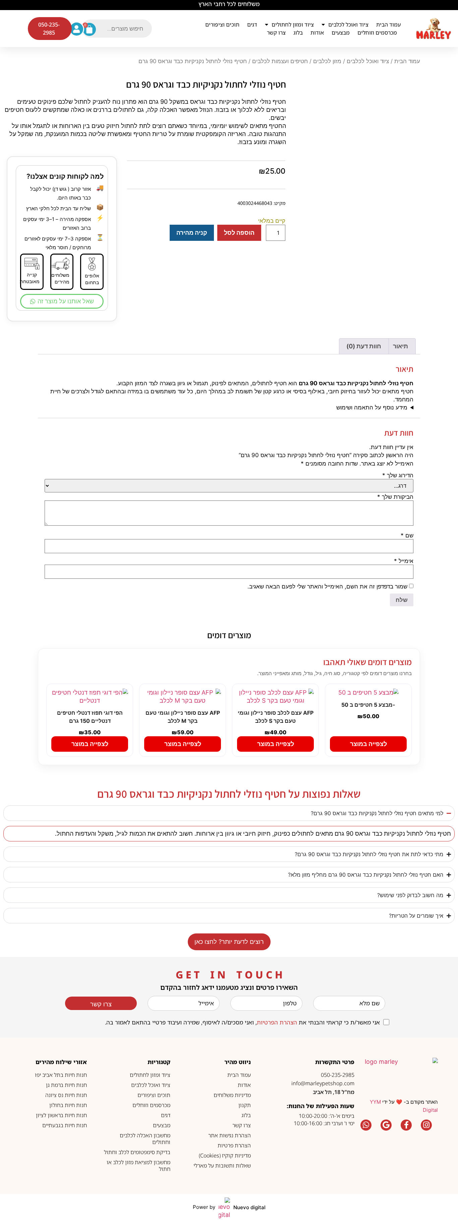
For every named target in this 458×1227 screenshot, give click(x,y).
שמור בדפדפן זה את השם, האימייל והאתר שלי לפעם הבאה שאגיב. (327, 586)
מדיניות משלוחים (232, 1095)
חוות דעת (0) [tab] (363, 346)
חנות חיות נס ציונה (66, 1095)
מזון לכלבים (327, 61)
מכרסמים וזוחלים (377, 32)
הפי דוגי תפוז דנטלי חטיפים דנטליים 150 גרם (90, 716)
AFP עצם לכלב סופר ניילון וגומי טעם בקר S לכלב (275, 716)
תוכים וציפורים (222, 24)
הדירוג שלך (397, 475)
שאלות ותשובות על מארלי (222, 1165)
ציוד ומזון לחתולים (293, 24)
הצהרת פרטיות (234, 1145)
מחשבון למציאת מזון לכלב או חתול (138, 1165)
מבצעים (341, 32)
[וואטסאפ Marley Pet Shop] (366, 1125)
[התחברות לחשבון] (76, 29)
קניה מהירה (191, 232)
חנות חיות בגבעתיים (64, 1125)
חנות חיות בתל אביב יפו (61, 1075)
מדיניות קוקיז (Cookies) (225, 1155)
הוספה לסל (239, 232)
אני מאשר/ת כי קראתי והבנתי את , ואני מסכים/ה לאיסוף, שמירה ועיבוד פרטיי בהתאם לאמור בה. (242, 1022)
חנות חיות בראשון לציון (61, 1115)
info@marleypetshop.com (322, 1083)
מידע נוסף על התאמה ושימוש (371, 407)
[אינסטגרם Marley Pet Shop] (426, 1125)
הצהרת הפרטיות (277, 1022)
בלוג (298, 32)
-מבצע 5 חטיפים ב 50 (368, 704)
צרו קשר (276, 32)
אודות (317, 32)
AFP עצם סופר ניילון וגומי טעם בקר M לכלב (183, 716)
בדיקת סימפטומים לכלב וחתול (137, 1152)
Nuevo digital (249, 1207)
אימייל (403, 561)
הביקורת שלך (395, 497)
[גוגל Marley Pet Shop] (386, 1125)
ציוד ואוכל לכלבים (348, 24)
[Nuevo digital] (224, 1208)
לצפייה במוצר (368, 743)
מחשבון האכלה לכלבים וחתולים (145, 1139)
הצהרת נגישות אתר (229, 1135)
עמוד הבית (388, 24)
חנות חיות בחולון (68, 1105)
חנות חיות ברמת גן (66, 1085)
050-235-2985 (337, 1075)
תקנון (244, 1105)
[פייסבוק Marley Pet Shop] (406, 1125)
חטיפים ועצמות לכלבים (280, 61)
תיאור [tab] (400, 346)
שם (407, 535)
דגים (252, 24)
